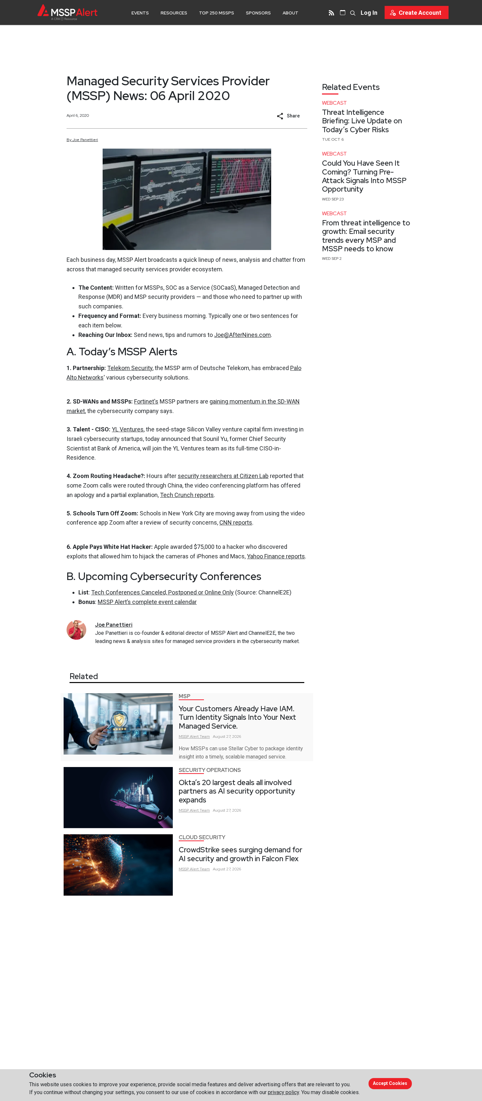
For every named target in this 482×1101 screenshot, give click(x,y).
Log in (369, 12)
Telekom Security (129, 367)
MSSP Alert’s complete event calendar (147, 601)
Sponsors (258, 13)
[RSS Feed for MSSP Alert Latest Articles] (331, 12)
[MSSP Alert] (67, 12)
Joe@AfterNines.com (242, 334)
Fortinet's (146, 401)
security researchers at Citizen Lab (223, 475)
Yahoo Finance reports (276, 556)
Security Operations (210, 770)
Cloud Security (202, 837)
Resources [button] (174, 13)
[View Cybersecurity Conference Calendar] (342, 12)
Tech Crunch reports (187, 494)
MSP (185, 696)
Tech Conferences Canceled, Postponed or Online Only (162, 592)
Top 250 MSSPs (216, 13)
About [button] (290, 13)
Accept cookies (390, 1083)
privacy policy (283, 1092)
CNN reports (235, 522)
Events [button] (140, 13)
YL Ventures (128, 429)
